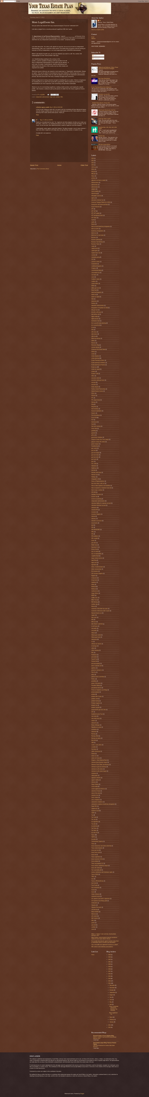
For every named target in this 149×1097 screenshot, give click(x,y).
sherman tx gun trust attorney (98, 766)
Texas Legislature (95, 856)
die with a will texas (96, 312)
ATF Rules (94, 217)
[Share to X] (55, 95)
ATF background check (97, 215)
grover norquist (95, 443)
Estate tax (94, 367)
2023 (109, 957)
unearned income (95, 896)
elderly (93, 340)
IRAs (92, 531)
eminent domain (95, 347)
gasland (93, 433)
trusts (92, 892)
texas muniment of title (97, 859)
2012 (92, 160)
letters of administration (97, 566)
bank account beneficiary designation (100, 226)
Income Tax (94, 496)
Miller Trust (94, 599)
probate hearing (95, 700)
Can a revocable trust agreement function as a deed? (104, 944)
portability (93, 681)
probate (58, 97)
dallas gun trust (95, 288)
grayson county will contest (98, 441)
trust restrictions (95, 887)
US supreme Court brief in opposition (100, 898)
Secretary (93, 749)
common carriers (95, 261)
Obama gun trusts (95, 637)
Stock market (94, 797)
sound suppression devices (98, 788)
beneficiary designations (97, 230)
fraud (92, 424)
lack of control (94, 551)
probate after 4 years (96, 696)
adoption (93, 189)
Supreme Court (95, 810)
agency (93, 198)
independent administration (42, 97)
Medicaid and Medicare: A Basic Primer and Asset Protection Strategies (108, 68)
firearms (93, 413)
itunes (92, 540)
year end (93, 925)
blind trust (93, 233)
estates (93, 371)
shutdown (93, 773)
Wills (61, 97)
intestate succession (96, 520)
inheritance (94, 507)
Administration (95, 182)
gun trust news (95, 454)
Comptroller (94, 263)
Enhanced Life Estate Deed (98, 349)
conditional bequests (96, 266)
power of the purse (96, 683)
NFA (92, 619)
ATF (92, 208)
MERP (93, 595)
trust (92, 878)
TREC (92, 876)
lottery (93, 584)
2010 (92, 158)
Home (59, 165)
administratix (94, 184)
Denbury (93, 303)
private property (95, 692)
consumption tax (95, 272)
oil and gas (94, 646)
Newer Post (34, 165)
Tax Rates (93, 830)
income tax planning (96, 498)
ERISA (93, 351)
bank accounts (95, 228)
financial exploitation (96, 411)
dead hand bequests (96, 292)
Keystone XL (94, 547)
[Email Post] (48, 94)
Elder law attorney (95, 338)
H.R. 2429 (93, 463)
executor (93, 382)
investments (94, 523)
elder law (93, 336)
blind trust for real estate (97, 235)
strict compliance (95, 799)
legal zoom (52, 97)
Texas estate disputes (96, 848)
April (111, 1004)
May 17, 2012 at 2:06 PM (46, 120)
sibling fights (94, 775)
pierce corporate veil (96, 665)
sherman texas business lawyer (99, 762)
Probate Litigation (95, 703)
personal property (95, 663)
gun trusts (93, 459)
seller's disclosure (95, 751)
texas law (93, 854)
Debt (92, 299)
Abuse (93, 176)
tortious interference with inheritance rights (102, 872)
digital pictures (95, 318)
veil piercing (94, 909)
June (111, 999)
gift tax (93, 435)
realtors (93, 720)
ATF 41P (93, 211)
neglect (93, 615)
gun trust (93, 450)
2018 (109, 969)
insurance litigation (96, 514)
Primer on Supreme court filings (99, 689)
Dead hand (94, 290)
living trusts (94, 580)
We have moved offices (104, 144)
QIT (92, 711)
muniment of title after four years (99, 608)
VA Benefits (94, 903)
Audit (92, 219)
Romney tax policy (96, 738)
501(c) (93, 169)
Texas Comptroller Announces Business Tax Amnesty (113, 1008)
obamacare (94, 639)
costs (92, 277)
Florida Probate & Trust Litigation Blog (103, 1035)
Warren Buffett (95, 911)
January (112, 1022)
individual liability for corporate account (101, 503)
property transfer (95, 707)
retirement (93, 731)
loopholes (93, 582)
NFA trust (93, 621)
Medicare (93, 588)
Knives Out (94, 549)
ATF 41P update (95, 213)
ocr (92, 641)
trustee (93, 889)
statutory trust (94, 795)
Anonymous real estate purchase (99, 204)
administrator (94, 187)
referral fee (94, 722)
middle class (94, 597)
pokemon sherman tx (96, 670)
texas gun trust (95, 850)
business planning (95, 239)
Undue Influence (95, 894)
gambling (93, 430)
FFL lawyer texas (95, 400)
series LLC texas (95, 758)
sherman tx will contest (97, 769)
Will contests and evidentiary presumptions (102, 946)
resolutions (94, 729)
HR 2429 (93, 492)
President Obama (95, 685)
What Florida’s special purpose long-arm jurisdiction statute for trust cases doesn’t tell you (104, 938)
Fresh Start (94, 428)
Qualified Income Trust (97, 714)
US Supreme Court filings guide (99, 900)
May (111, 1002)
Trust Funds (94, 885)
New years (94, 617)
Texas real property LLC (97, 863)
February (112, 1019)
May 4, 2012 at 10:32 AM (56, 107)
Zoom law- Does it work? (104, 118)
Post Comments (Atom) (43, 168)
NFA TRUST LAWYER (97, 624)
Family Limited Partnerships (98, 389)
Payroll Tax (94, 659)
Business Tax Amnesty (97, 241)
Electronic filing (95, 345)
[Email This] (51, 95)
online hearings (95, 650)
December (112, 985)
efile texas (94, 332)
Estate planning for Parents (98, 364)
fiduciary (93, 402)
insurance (93, 512)
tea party (93, 839)
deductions (94, 301)
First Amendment (95, 415)
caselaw (93, 255)
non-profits (94, 630)
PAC (92, 652)
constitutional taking (96, 270)
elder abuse (94, 334)
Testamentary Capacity (97, 841)
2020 (109, 964)
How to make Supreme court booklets (100, 485)
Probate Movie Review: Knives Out (101, 103)
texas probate (94, 861)
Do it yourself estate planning (98, 323)
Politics (93, 679)
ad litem (93, 178)
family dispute (94, 386)
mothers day (94, 604)
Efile (92, 329)
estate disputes (95, 356)
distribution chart (95, 320)
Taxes (92, 834)
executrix (93, 384)
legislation (93, 564)
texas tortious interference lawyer (99, 865)
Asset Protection (95, 206)
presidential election (96, 687)
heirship (93, 470)
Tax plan (93, 823)
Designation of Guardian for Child (99, 307)
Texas (92, 843)
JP (36, 120)
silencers (93, 782)
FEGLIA (93, 395)
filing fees (93, 406)
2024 (109, 954)
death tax (93, 294)
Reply (37, 114)
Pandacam (94, 654)
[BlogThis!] (53, 95)
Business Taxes (95, 244)
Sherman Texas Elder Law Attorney (100, 764)
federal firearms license (97, 391)
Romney (93, 733)
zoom (92, 929)
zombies (93, 927)
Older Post (84, 165)
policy (92, 674)
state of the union (95, 793)
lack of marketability (96, 553)
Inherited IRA (94, 509)
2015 (109, 976)
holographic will (95, 479)
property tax (94, 705)
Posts (95, 55)
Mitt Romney (94, 602)
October (112, 990)
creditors (93, 281)
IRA (92, 527)
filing (92, 404)
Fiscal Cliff (94, 417)
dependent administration (97, 305)
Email (92, 37)
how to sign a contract (96, 490)
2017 (109, 971)
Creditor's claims (95, 279)
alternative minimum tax (97, 200)
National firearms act (96, 613)
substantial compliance (97, 801)
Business (93, 237)
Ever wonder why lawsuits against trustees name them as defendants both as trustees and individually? (105, 941)
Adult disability (95, 191)
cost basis (94, 274)
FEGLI (93, 393)
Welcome (93, 914)
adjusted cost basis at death (98, 180)
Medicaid (93, 586)
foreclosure (94, 422)
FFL (92, 397)
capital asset (94, 248)
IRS (92, 534)
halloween (93, 465)
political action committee (97, 676)
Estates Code (94, 373)
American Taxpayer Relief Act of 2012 (100, 202)
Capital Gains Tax (95, 252)
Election (93, 342)
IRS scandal (94, 538)
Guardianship (94, 446)
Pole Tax (93, 672)
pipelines (93, 668)
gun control (94, 448)
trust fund (93, 883)
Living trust (94, 578)
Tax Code (93, 817)
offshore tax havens (96, 643)
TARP (92, 812)
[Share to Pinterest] (58, 95)
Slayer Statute (95, 784)
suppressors (94, 808)
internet (93, 516)
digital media (94, 316)
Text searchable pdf (96, 870)
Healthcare (94, 468)
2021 (109, 961)
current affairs (94, 283)
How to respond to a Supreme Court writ (101, 487)
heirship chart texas (96, 472)
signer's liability (95, 780)
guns (92, 461)
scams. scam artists (96, 744)
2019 (109, 966)
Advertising (94, 193)
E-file (92, 327)
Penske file (94, 661)
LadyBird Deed (95, 555)
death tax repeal (95, 296)
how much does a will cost (98, 483)
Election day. (101, 136)
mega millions (94, 593)
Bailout (93, 224)
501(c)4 (93, 171)
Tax (92, 815)
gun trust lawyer (95, 452)
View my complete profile (97, 29)
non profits (94, 628)
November (112, 987)
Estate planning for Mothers (98, 362)
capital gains (94, 250)
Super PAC (94, 806)
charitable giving (95, 257)
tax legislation (94, 821)
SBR (92, 742)
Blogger (82, 1093)
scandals (93, 747)
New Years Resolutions (104, 78)
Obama (93, 632)
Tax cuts (93, 819)
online (92, 648)
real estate (94, 716)
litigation (93, 575)
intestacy (93, 518)
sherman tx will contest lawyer (98, 771)
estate (93, 353)
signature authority (96, 777)
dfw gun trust (94, 309)
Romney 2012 (94, 736)
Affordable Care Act (96, 195)
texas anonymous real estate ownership (101, 845)
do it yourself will (95, 325)
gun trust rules (95, 457)
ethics (92, 375)
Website (93, 38)
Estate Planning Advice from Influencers (101, 87)
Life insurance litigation (97, 573)
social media (94, 786)
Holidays (93, 476)
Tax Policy (94, 828)
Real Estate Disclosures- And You (106, 110)
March (111, 1017)
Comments (96, 58)
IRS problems (94, 536)
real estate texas (95, 718)
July (111, 997)
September (112, 992)
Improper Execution (96, 494)
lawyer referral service (96, 558)
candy (92, 246)
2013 (92, 162)
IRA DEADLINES (95, 529)
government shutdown (96, 437)
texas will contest (95, 867)
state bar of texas (95, 791)
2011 (109, 1025)
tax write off (94, 832)
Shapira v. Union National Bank (99, 760)
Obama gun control (96, 635)
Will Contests (94, 918)
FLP (92, 419)
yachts (93, 922)
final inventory (94, 408)
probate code (94, 698)
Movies (93, 606)
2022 (109, 959)
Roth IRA (93, 740)
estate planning (95, 358)
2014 (92, 165)
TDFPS (93, 837)
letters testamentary (96, 569)
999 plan (93, 173)
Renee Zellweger (95, 725)
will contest (94, 916)
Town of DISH (94, 874)
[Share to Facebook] (56, 95)
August (111, 994)
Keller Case (94, 545)
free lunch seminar (96, 426)
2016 (109, 973)
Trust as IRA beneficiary (97, 881)
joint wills (93, 542)
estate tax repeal (95, 369)
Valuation (93, 905)
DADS (93, 285)
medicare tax (94, 591)
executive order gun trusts (97, 380)
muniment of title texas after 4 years (100, 610)
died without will (95, 314)
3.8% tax (93, 167)
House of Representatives (97, 481)
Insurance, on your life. (104, 94)
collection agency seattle (42, 107)
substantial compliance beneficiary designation (103, 804)
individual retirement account (98, 505)
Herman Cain (94, 474)
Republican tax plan (96, 727)
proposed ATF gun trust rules (98, 709)
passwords (94, 657)
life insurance (94, 571)
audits (92, 222)
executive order (95, 378)
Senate (93, 753)
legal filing (93, 560)
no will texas (94, 626)
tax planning (94, 826)
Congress (93, 268)
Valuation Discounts (96, 907)
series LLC (94, 755)
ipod (92, 525)
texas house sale (95, 852)
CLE (92, 259)
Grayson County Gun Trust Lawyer (100, 439)
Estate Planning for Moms (97, 360)
